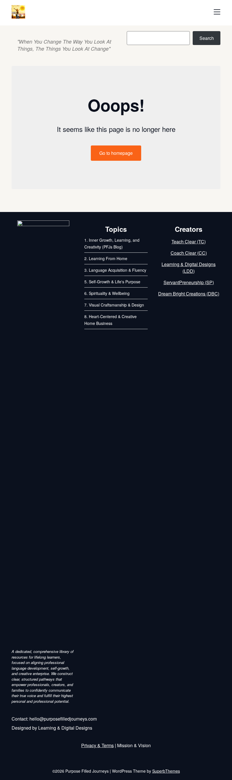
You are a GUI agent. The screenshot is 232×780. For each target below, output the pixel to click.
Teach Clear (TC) (188, 241)
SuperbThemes (166, 771)
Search (206, 38)
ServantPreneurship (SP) (189, 282)
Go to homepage (116, 153)
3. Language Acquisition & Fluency (115, 270)
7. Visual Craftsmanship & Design (114, 305)
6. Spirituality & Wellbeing (107, 293)
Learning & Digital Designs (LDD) (189, 267)
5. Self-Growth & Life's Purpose (112, 281)
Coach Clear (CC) (189, 253)
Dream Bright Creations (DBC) (188, 293)
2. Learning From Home (105, 258)
